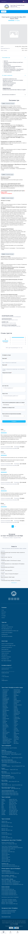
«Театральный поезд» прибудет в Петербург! (10, 580)
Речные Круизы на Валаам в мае (9, 890)
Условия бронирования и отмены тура (10, 630)
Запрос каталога (5, 653)
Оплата (3, 617)
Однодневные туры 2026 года (8, 851)
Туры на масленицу (6, 773)
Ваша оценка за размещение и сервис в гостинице (13, 402)
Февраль (3, 800)
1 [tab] (12, 526)
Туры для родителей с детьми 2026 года (10, 866)
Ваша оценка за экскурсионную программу (11, 413)
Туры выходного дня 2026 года (8, 848)
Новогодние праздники (7, 751)
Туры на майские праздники (8, 776)
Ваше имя (4, 358)
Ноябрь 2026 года (13, 813)
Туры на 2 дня (5, 853)
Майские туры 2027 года (7, 830)
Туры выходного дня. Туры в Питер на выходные (12, 847)
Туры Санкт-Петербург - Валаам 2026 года (11, 881)
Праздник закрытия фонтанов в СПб (9, 791)
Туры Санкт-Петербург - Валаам (8, 880)
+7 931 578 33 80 (5, 676)
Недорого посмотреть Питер (8, 842)
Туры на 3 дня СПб (6, 854)
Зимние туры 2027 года (7, 822)
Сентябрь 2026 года (13, 810)
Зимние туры (4, 821)
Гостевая (4, 615)
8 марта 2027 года (14, 769)
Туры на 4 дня (5, 855)
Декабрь (3, 814)
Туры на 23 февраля (6, 766)
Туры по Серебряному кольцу (8, 871)
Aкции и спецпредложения (7, 643)
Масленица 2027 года (16, 773)
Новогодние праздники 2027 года (9, 752)
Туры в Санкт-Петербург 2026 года (9, 843)
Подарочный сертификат (7, 632)
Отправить (14, 421)
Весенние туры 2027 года (7, 826)
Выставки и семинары (6, 660)
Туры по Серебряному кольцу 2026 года (10, 873)
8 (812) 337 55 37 (5, 669)
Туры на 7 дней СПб (6, 859)
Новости (3, 613)
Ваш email (4, 364)
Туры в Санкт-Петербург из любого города (12, 687)
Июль (3, 807)
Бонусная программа (6, 651)
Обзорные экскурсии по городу (8, 911)
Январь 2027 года (13, 799)
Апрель (3, 803)
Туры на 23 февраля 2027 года (18, 766)
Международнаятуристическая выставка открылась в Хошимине (13, 553)
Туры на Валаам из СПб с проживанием (10, 883)
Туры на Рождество (6, 757)
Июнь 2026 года (12, 806)
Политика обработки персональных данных (14, 926)
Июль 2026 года (12, 807)
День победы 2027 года (14, 781)
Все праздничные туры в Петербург (9, 747)
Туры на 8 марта (5, 769)
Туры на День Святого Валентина (9, 761)
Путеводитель (5, 634)
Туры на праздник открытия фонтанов (10, 794)
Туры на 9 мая (5, 781)
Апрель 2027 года (13, 803)
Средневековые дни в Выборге (7, 567)
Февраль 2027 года (13, 800)
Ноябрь (3, 813)
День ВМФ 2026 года (15, 788)
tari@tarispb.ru (5, 680)
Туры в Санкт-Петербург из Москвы (9, 900)
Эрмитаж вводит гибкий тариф (7, 577)
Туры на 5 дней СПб (6, 857)
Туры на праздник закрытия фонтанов (10, 793)
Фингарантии (4, 655)
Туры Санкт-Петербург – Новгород (9, 876)
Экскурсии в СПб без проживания (9, 910)
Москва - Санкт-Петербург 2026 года (10, 903)
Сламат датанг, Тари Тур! (6, 557)
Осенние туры (5, 836)
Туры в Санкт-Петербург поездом (9, 899)
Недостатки (5, 393)
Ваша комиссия (5, 649)
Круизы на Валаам (6, 887)
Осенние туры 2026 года (7, 837)
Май (2, 804)
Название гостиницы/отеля (8, 407)
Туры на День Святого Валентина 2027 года (11, 762)
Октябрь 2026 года (13, 811)
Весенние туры (5, 825)
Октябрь (3, 811)
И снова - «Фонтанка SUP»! (6, 570)
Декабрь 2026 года (13, 814)
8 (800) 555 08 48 (5, 672)
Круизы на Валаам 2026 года (8, 889)
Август (3, 808)
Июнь (3, 806)
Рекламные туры (5, 658)
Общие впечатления (7, 372)
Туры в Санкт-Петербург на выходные (10, 846)
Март (3, 802)
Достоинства (5, 385)
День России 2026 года (17, 785)
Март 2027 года (12, 802)
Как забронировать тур (7, 628)
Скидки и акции (5, 625)
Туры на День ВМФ (6, 788)
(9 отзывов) (17, 20)
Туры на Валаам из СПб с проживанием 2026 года (12, 884)
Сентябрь (4, 810)
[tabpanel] (14, 476)
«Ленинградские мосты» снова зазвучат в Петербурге (12, 563)
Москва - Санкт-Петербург (7, 902)
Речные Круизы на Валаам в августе (9, 894)
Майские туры (5, 828)
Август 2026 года (13, 808)
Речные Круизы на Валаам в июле (9, 893)
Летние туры (4, 832)
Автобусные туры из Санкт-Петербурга (10, 897)
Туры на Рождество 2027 (16, 757)
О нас (3, 610)
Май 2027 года (12, 804)
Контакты (4, 612)
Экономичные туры (6, 861)
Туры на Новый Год (6, 754)
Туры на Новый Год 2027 (16, 754)
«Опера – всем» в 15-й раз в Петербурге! (9, 573)
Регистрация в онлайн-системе (8, 645)
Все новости (14, 582)
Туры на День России (6, 785)
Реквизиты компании (6, 656)
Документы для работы (7, 647)
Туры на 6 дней (5, 858)
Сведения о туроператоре (7, 626)
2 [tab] (15, 526)
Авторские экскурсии (6, 913)
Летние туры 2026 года (7, 834)
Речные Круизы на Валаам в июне (9, 892)
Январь (3, 799)
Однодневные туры (6, 850)
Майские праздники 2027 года (8, 777)
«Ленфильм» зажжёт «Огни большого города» (11, 560)
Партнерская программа (7, 636)
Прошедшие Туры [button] (6, 916)
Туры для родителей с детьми (8, 864)
